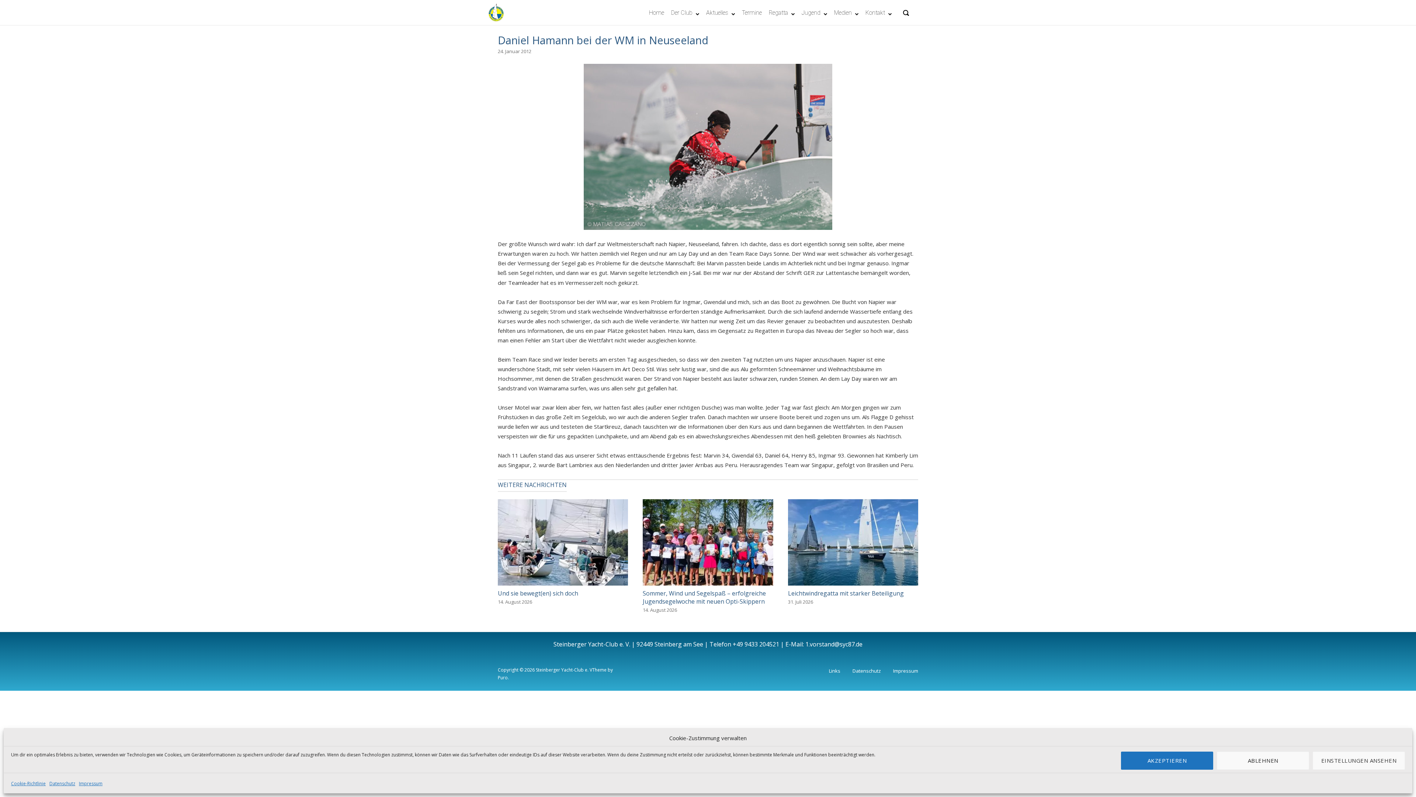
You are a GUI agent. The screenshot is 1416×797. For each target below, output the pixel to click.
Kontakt (875, 12)
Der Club (682, 12)
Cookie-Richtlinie (28, 783)
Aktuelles (717, 12)
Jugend (811, 12)
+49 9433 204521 (756, 644)
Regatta (778, 12)
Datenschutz (62, 783)
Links (834, 670)
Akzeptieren (1167, 760)
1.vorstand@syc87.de (834, 644)
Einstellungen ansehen (1359, 760)
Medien (843, 12)
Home (656, 12)
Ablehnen (1263, 760)
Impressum (91, 783)
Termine (752, 12)
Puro (503, 677)
